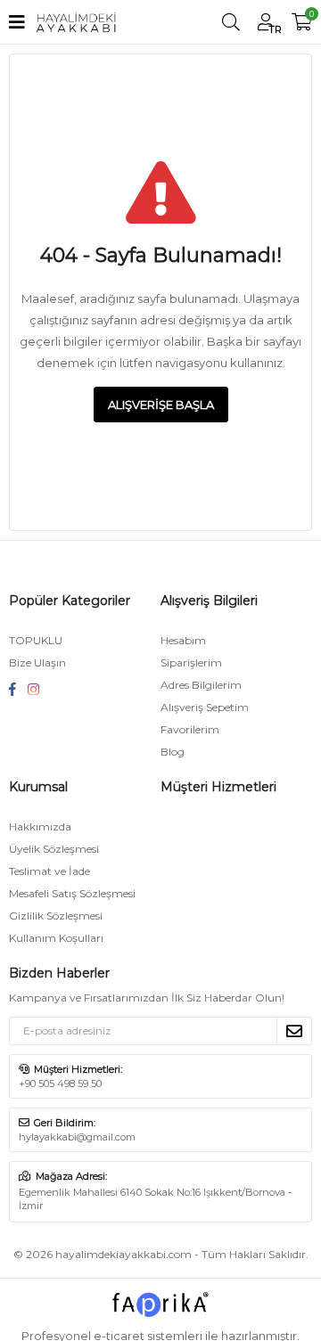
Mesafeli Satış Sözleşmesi (72, 893)
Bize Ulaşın (37, 662)
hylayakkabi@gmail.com (77, 1137)
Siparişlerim (191, 662)
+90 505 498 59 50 (60, 1083)
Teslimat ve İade (49, 871)
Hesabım (183, 640)
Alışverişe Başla (161, 404)
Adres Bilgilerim (201, 684)
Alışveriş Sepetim (204, 707)
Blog (172, 751)
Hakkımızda (40, 826)
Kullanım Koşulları (56, 937)
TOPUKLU (35, 640)
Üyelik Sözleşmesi (54, 848)
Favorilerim (189, 729)
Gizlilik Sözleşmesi (56, 915)
